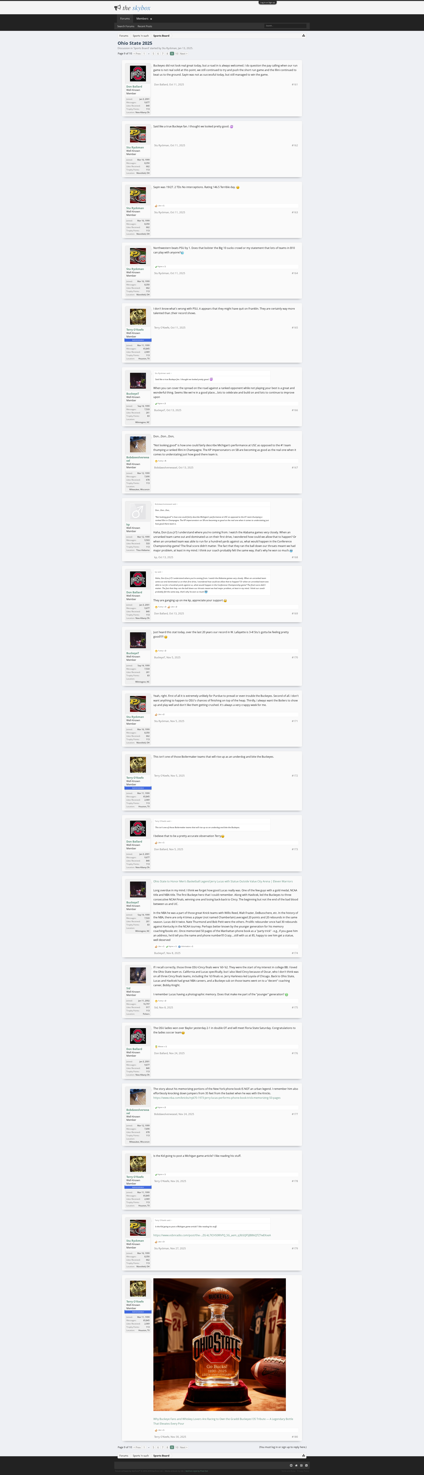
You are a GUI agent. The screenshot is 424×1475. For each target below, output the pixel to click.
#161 (295, 84)
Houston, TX (144, 358)
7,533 (147, 409)
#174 (295, 953)
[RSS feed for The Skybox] (306, 1465)
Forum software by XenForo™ (139, 1471)
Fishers (146, 1014)
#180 (295, 1436)
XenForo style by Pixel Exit (197, 1471)
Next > (183, 53)
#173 (295, 849)
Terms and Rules (288, 1471)
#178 (295, 1181)
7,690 (147, 476)
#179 (295, 1248)
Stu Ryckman (169, 48)
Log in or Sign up (267, 2)
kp (128, 524)
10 (176, 53)
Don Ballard (134, 86)
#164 (295, 273)
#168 (295, 557)
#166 (295, 410)
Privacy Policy (303, 1471)
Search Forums (125, 26)
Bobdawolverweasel (137, 459)
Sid (128, 988)
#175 (295, 1007)
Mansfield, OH (143, 173)
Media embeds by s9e (174, 1471)
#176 (295, 1053)
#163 (295, 212)
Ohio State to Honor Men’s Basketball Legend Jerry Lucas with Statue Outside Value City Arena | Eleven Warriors (223, 881)
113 (148, 109)
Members (142, 18)
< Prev (137, 53)
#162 (295, 145)
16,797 (146, 1004)
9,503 (147, 540)
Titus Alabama (143, 550)
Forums (125, 18)
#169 (295, 613)
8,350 (147, 163)
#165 (295, 327)
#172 (295, 775)
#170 (295, 657)
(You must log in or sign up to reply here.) (282, 1447)
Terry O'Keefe (135, 329)
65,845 (146, 348)
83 (148, 416)
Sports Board (141, 48)
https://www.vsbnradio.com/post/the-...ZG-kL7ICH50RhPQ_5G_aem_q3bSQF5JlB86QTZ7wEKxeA (212, 1235)
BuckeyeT (132, 393)
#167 (295, 467)
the (135, 7)
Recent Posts (145, 26)
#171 (295, 721)
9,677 (147, 102)
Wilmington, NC (142, 422)
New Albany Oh (142, 112)
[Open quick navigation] (303, 35)
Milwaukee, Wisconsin (139, 489)
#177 (295, 1114)
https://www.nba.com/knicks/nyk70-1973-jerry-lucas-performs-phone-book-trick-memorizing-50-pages (217, 1098)
